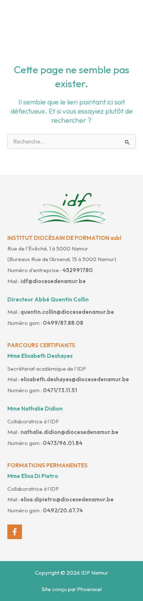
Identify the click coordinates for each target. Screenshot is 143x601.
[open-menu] (113, 18)
